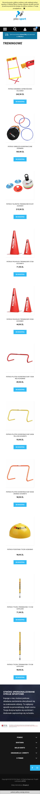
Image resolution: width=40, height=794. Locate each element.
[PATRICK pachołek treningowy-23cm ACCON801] (20, 300)
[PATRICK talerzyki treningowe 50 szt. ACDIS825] (20, 185)
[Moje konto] (25, 29)
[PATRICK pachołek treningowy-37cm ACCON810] (20, 243)
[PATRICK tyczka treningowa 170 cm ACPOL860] (20, 646)
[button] (5, 29)
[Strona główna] (20, 15)
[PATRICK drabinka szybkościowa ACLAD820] (20, 70)
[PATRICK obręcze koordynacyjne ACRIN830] (20, 128)
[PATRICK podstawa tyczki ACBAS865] (20, 530)
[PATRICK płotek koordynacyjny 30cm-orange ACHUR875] (20, 473)
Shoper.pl (26, 785)
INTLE (24, 781)
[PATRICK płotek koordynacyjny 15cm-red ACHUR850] (20, 358)
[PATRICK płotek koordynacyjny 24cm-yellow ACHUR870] (20, 415)
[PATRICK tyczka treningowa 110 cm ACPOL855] (20, 588)
